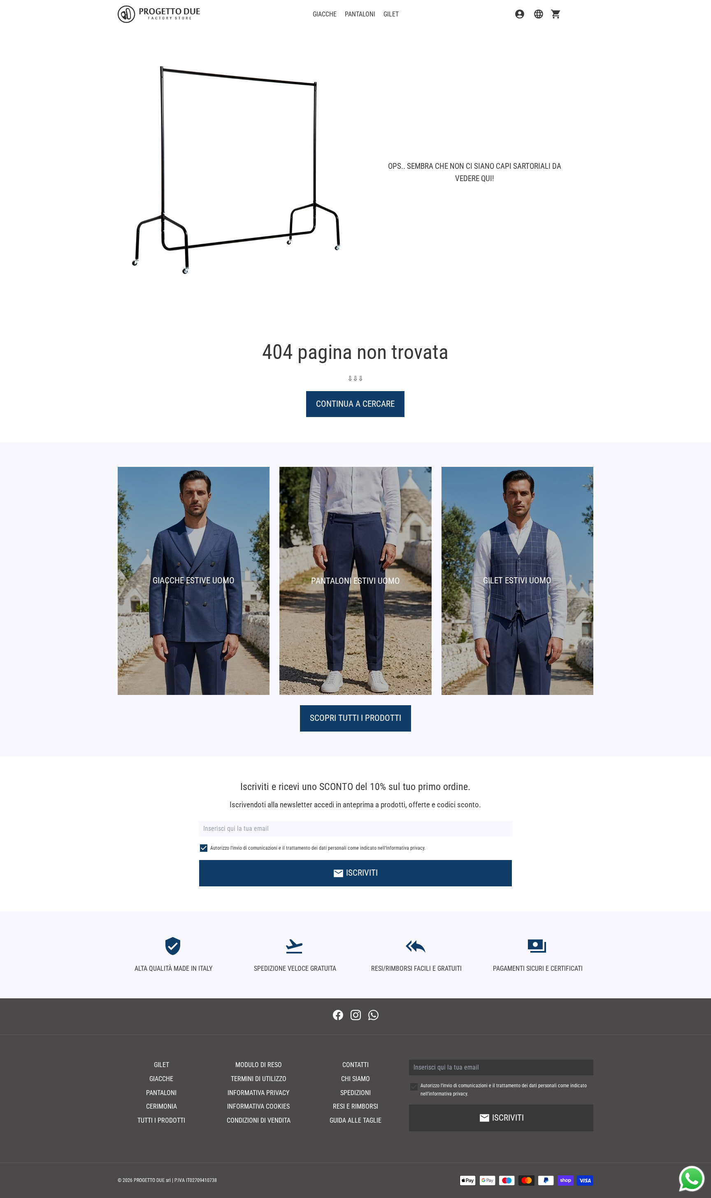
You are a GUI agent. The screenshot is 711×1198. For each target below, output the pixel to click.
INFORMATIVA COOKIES (258, 1106)
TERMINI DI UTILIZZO (258, 1079)
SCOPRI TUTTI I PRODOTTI (355, 718)
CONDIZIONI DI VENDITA (258, 1120)
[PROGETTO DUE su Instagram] (356, 1016)
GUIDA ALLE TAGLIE (355, 1120)
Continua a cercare (355, 404)
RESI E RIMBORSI (355, 1106)
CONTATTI (355, 1065)
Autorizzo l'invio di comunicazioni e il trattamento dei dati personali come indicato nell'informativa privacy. (317, 848)
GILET (391, 14)
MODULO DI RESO (258, 1065)
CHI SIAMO (355, 1079)
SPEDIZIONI (355, 1093)
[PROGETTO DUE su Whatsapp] (373, 1016)
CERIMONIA (161, 1106)
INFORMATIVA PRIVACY (258, 1093)
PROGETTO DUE (149, 1180)
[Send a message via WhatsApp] (692, 1179)
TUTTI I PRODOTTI (161, 1120)
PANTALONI (360, 14)
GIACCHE (325, 14)
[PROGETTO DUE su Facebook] (338, 1016)
